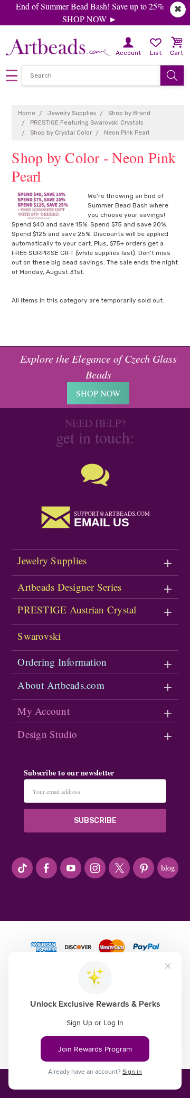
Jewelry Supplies (52, 560)
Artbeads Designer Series (69, 586)
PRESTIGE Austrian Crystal (76, 609)
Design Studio (47, 734)
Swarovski (39, 635)
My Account (43, 710)
